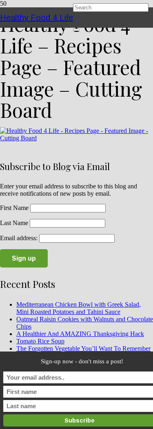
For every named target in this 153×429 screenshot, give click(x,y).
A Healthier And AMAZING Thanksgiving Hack (80, 333)
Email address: (19, 237)
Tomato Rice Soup (40, 341)
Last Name (14, 222)
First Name (14, 207)
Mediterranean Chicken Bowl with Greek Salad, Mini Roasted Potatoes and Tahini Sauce (78, 308)
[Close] (76, 30)
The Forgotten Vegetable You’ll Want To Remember (83, 348)
